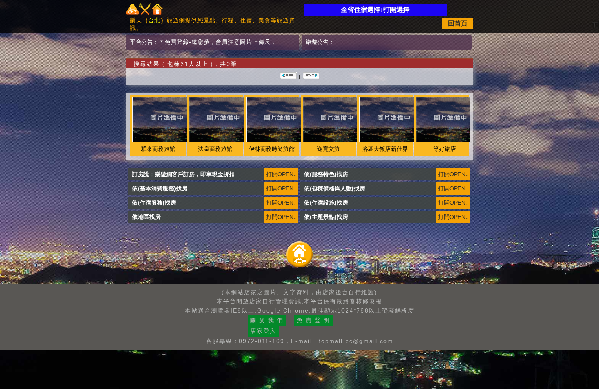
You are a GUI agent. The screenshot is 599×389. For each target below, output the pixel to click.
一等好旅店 (441, 149)
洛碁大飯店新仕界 (385, 149)
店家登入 (263, 331)
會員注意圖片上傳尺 (243, 42)
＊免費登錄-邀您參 (184, 42)
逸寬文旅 (328, 149)
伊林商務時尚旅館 (272, 149)
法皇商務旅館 (215, 149)
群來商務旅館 (158, 149)
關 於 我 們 (267, 320)
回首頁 (457, 23)
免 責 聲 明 (313, 320)
